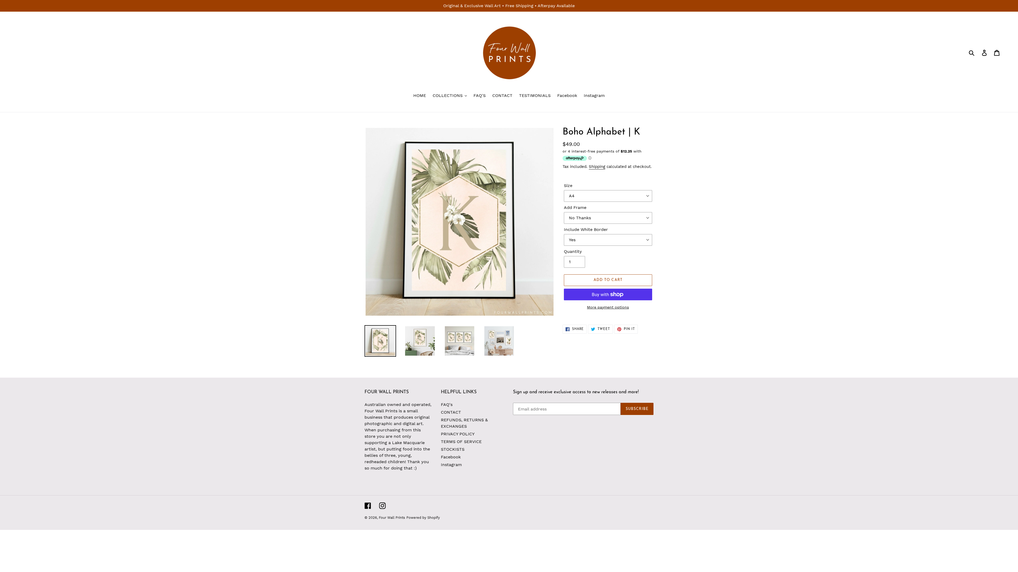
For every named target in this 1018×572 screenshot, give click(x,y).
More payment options (608, 307)
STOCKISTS (452, 449)
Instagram (451, 464)
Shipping (597, 166)
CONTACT (451, 412)
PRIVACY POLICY (458, 433)
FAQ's (447, 404)
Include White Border (586, 229)
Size (568, 185)
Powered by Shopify (423, 518)
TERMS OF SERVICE (461, 441)
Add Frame (575, 207)
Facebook (451, 456)
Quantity (573, 251)
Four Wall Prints (392, 518)
